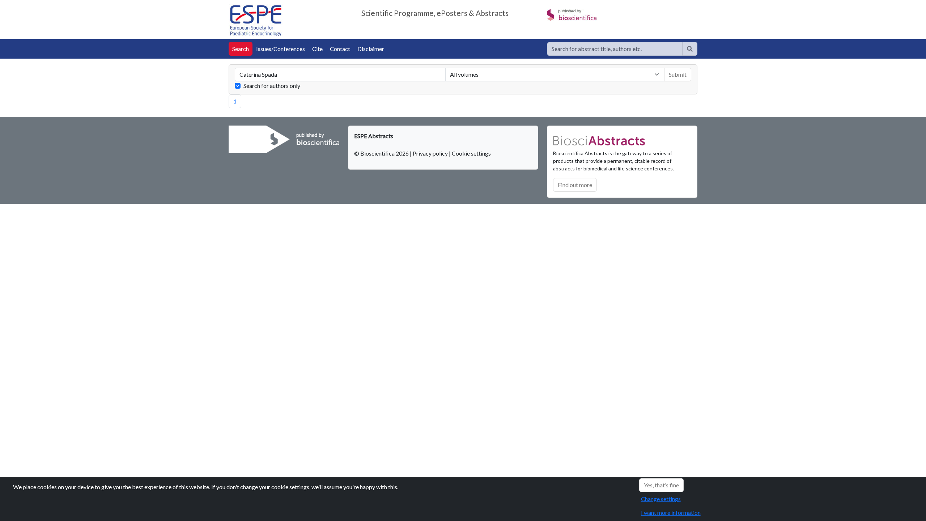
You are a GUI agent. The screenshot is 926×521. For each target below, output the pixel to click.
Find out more (575, 184)
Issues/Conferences (280, 48)
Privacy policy (430, 153)
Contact (340, 48)
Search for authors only (271, 85)
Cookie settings (471, 153)
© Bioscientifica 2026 (382, 153)
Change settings (661, 498)
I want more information (671, 512)
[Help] (689, 49)
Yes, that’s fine (661, 485)
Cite (317, 48)
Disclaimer (370, 48)
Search (240, 48)
